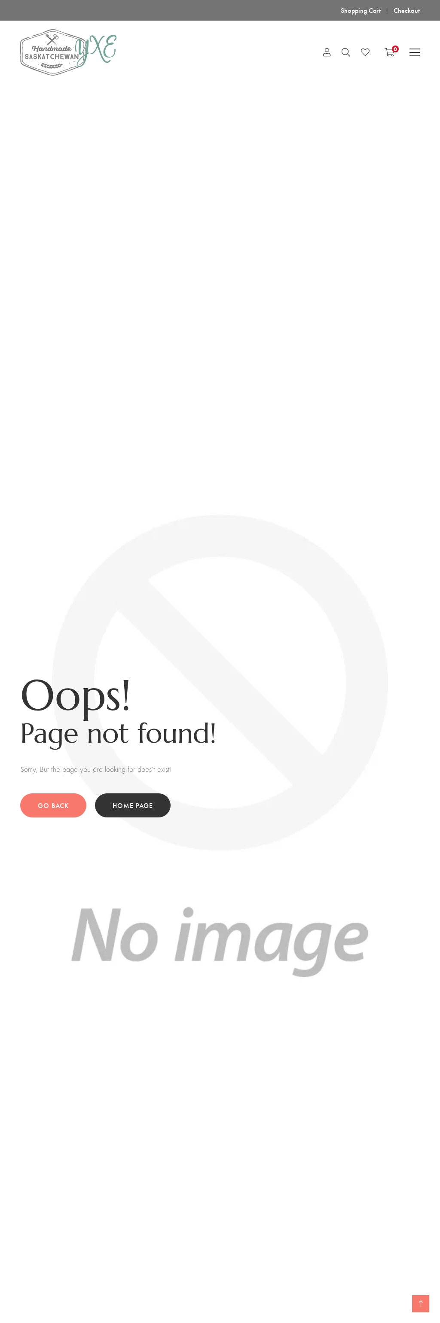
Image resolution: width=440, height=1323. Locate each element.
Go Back (53, 805)
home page (133, 805)
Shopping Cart (361, 10)
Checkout (407, 10)
